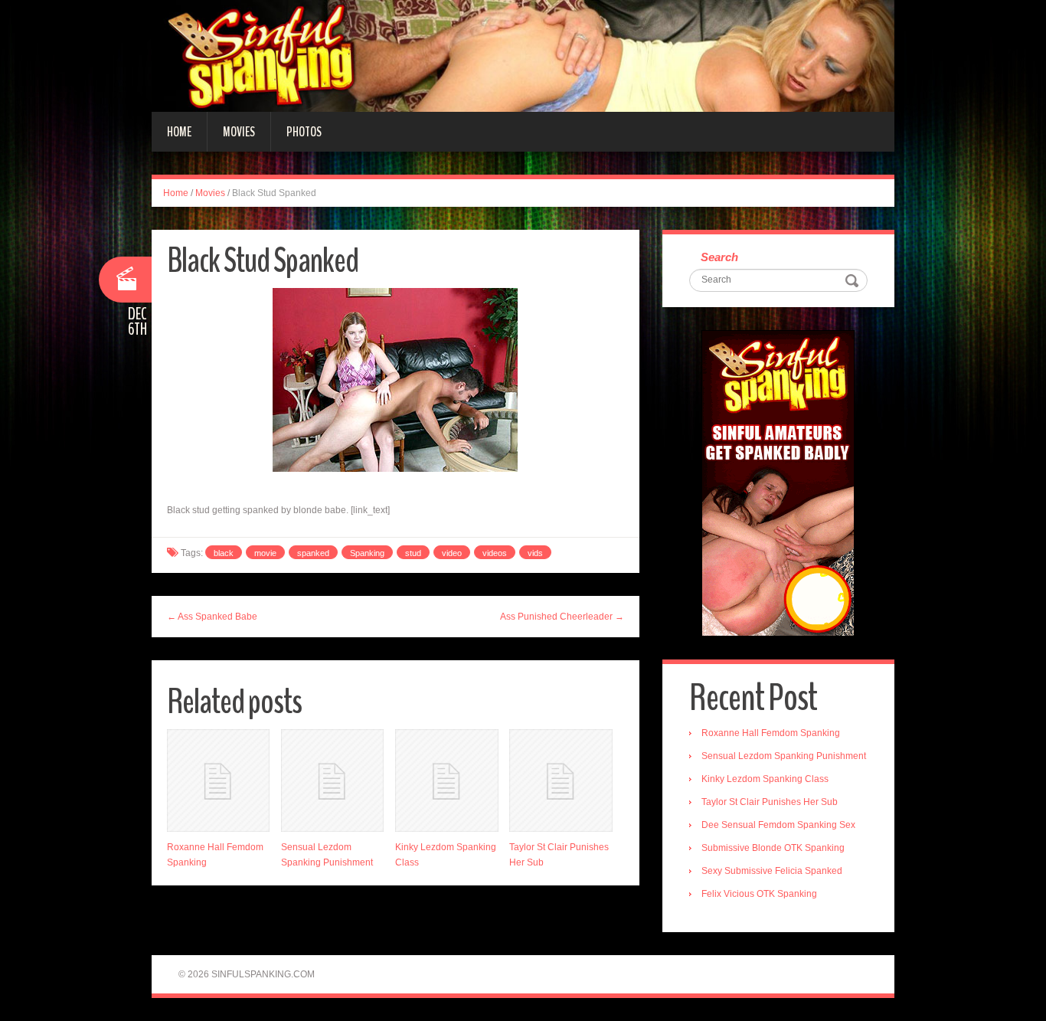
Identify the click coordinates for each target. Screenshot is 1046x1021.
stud (413, 553)
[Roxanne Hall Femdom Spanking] (218, 780)
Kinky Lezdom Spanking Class (765, 779)
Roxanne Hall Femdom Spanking (770, 733)
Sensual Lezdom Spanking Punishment (783, 756)
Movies (239, 132)
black (224, 553)
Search (719, 256)
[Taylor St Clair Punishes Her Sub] (560, 780)
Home (179, 132)
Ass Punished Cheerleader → (562, 616)
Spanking (367, 553)
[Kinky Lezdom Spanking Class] (446, 780)
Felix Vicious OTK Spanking (759, 893)
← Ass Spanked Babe (212, 616)
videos (494, 553)
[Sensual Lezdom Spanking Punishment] (332, 780)
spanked (313, 553)
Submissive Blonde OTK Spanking (773, 848)
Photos (304, 132)
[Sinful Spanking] (523, 55)
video (452, 553)
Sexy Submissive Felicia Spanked (771, 871)
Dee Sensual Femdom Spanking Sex (778, 825)
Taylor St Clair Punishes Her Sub (769, 802)
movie (265, 553)
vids (535, 553)
